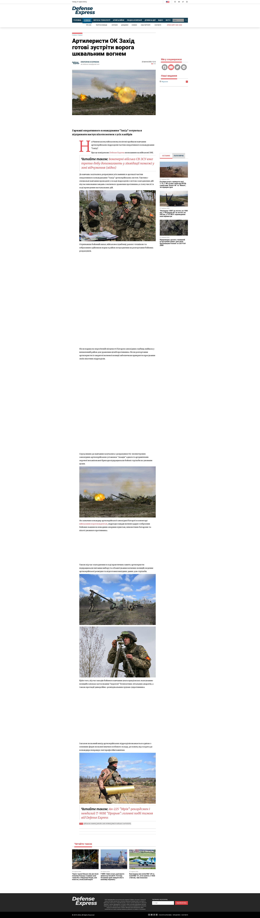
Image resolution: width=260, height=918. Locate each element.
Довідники (124, 25)
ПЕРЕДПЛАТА (176, 915)
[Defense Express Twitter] (183, 2)
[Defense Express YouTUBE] (179, 2)
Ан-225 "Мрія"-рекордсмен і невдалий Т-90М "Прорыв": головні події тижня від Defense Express (117, 813)
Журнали (115, 25)
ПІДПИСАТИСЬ (181, 903)
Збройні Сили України (104, 823)
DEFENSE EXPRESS (90, 62)
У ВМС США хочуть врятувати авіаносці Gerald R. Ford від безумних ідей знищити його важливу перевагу (112, 876)
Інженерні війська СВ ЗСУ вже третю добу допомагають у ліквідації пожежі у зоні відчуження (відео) (117, 163)
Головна (74, 35)
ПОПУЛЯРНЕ (179, 156)
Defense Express (117, 152)
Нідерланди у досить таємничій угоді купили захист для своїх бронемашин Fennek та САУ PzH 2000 (173, 242)
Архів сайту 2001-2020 (174, 25)
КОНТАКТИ (184, 915)
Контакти (158, 25)
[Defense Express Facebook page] (175, 2)
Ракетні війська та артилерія (121, 823)
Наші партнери (145, 25)
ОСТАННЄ (166, 156)
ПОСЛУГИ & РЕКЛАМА (165, 915)
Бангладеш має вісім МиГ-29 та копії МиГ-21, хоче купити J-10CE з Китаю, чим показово (142, 876)
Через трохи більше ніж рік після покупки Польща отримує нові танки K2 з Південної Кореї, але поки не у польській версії (85, 876)
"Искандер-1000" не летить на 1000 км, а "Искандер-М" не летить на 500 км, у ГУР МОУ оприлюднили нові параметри (174, 213)
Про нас (88, 25)
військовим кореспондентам (93, 524)
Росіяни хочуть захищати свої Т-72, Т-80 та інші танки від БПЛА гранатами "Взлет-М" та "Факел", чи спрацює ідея (173, 184)
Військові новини (90, 823)
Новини (80, 35)
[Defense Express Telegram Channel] (187, 2)
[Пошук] (186, 20)
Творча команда (101, 25)
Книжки (134, 25)
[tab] (166, 156)
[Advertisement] (146, 11)
